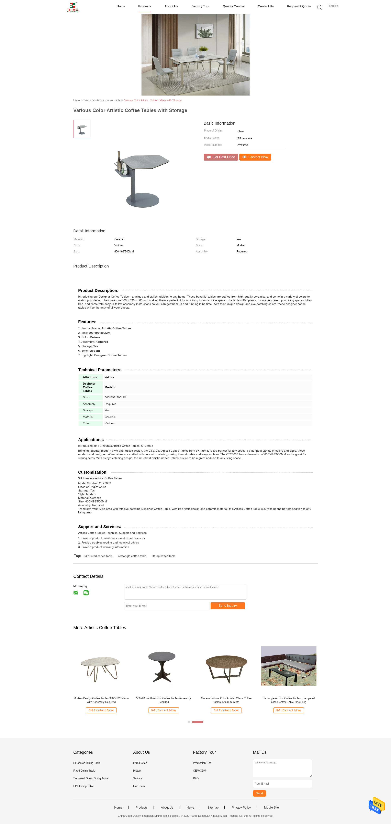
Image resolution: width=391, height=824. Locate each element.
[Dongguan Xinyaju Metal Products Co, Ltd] (73, 7)
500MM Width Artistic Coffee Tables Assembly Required (163, 700)
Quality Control (234, 6)
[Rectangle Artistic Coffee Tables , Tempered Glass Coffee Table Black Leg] (288, 666)
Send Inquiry (228, 605)
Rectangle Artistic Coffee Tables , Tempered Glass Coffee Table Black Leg (289, 700)
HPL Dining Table (83, 786)
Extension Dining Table (86, 762)
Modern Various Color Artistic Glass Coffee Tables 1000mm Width (226, 700)
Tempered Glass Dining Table (90, 778)
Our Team (139, 786)
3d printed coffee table (98, 556)
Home (121, 6)
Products (144, 6)
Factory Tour (200, 6)
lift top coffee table (164, 556)
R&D (196, 778)
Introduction (140, 762)
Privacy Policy (241, 807)
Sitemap (213, 807)
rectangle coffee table (132, 556)
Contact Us (266, 6)
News (190, 807)
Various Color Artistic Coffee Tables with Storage (152, 100)
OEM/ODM (199, 770)
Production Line (202, 762)
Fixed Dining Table (84, 770)
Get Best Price (223, 157)
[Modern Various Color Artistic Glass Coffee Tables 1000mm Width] (226, 666)
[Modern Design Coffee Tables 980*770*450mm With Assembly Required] (101, 666)
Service (137, 778)
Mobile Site (271, 807)
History (137, 770)
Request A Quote (299, 6)
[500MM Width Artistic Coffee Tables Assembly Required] (163, 666)
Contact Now (257, 157)
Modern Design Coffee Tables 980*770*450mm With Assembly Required (101, 700)
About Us (171, 6)
